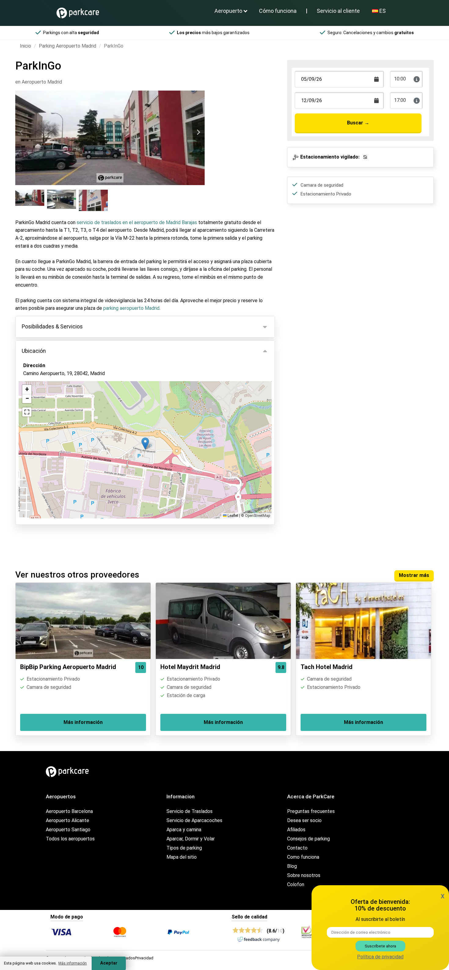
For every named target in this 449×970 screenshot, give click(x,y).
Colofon (295, 884)
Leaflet (232, 516)
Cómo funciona (278, 11)
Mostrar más (414, 575)
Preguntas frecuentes (311, 811)
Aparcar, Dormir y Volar (190, 839)
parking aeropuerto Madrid (131, 308)
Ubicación (34, 351)
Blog (292, 866)
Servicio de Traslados (189, 811)
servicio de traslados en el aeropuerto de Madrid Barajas (137, 222)
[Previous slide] (22, 132)
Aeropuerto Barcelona (69, 811)
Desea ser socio (304, 820)
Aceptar (108, 963)
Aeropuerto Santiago (68, 829)
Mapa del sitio (181, 857)
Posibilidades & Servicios (52, 326)
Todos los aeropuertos (70, 839)
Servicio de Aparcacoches (194, 820)
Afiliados (296, 829)
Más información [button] (72, 963)
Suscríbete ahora (380, 946)
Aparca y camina (183, 829)
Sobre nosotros (303, 875)
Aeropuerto (228, 11)
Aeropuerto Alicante (67, 820)
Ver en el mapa (44, 406)
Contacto (297, 848)
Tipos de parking (184, 848)
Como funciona (303, 857)
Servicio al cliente (338, 11)
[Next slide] (198, 132)
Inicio (25, 46)
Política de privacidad (380, 957)
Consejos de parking (308, 839)
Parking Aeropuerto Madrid (67, 46)
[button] (145, 443)
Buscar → (358, 123)
